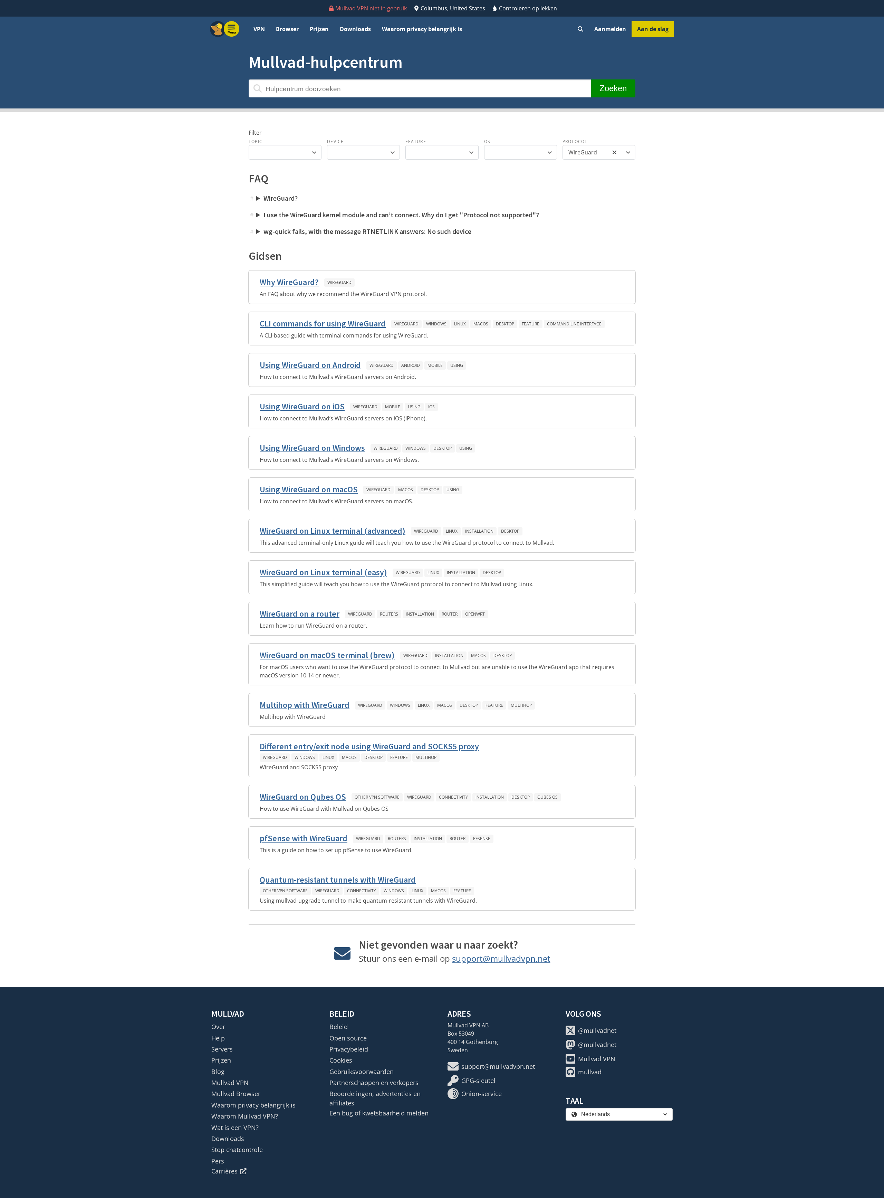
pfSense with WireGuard (303, 838)
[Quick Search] (580, 29)
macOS (480, 324)
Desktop (505, 324)
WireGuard (339, 282)
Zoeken (613, 88)
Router (450, 614)
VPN (259, 29)
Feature (415, 141)
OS (487, 141)
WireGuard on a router (299, 613)
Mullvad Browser (235, 1094)
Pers (217, 1161)
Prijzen (319, 29)
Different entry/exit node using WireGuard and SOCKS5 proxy (369, 746)
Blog (217, 1071)
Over (218, 1027)
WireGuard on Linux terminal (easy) (323, 572)
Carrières (224, 1171)
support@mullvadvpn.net (501, 958)
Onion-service (481, 1094)
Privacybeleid (348, 1049)
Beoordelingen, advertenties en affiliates (375, 1098)
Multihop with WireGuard (304, 705)
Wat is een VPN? (235, 1127)
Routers (389, 614)
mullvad (590, 1072)
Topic (255, 141)
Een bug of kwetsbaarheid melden (379, 1113)
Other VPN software (377, 797)
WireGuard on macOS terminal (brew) (327, 655)
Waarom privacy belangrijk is (422, 29)
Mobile (435, 365)
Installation (479, 531)
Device (335, 141)
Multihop (521, 705)
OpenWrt (475, 614)
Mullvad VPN (230, 1082)
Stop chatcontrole (237, 1149)
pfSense (481, 839)
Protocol (575, 141)
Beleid (338, 1027)
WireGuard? (280, 198)
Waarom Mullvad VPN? (244, 1116)
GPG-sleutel (478, 1080)
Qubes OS (547, 797)
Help (218, 1038)
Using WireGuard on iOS (302, 406)
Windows (436, 324)
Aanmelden (610, 29)
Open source (348, 1038)
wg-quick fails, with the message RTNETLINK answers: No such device (367, 231)
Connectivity (453, 797)
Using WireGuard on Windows (312, 448)
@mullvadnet (597, 1030)
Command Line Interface (574, 324)
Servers (222, 1049)
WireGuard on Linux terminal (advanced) (332, 530)
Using (456, 365)
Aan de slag (653, 29)
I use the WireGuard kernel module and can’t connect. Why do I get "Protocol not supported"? (401, 214)
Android (410, 365)
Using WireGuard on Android (310, 365)
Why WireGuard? (289, 282)
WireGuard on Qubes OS (303, 796)
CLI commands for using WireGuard (323, 323)
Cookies (340, 1060)
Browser (287, 29)
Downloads (355, 29)
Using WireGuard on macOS (309, 489)
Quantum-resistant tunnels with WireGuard (338, 879)
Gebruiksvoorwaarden (361, 1071)
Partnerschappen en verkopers (374, 1082)
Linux (460, 324)
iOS (431, 407)
